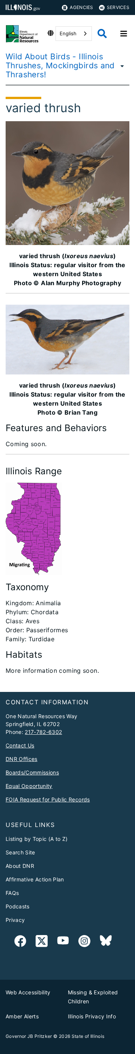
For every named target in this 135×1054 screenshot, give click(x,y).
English (68, 33)
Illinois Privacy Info (92, 1016)
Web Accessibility (28, 992)
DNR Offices (22, 759)
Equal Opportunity (29, 786)
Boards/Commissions (32, 772)
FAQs (12, 893)
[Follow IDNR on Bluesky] (106, 942)
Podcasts (18, 906)
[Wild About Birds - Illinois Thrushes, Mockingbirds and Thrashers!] (123, 65)
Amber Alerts (22, 1016)
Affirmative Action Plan (35, 879)
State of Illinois (88, 1036)
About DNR (20, 866)
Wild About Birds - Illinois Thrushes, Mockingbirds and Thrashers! (60, 65)
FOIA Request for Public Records (48, 799)
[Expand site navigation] (123, 34)
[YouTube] (63, 942)
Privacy (15, 920)
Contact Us (20, 745)
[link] (20, 942)
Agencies (81, 7)
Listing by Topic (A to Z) (37, 839)
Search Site (20, 852)
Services (118, 7)
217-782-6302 (43, 732)
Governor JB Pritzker (29, 1036)
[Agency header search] (102, 33)
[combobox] (74, 33)
